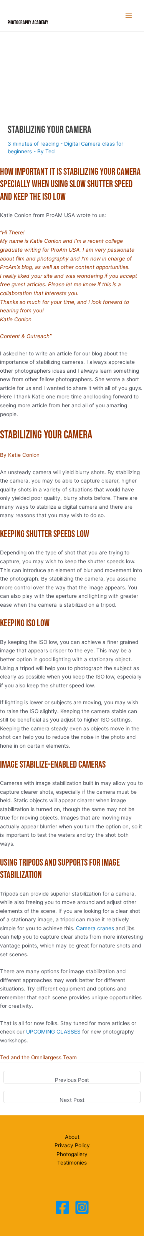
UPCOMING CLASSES (53, 1032)
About (72, 1137)
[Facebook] (62, 1207)
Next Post (72, 1100)
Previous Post (72, 1080)
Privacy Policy (72, 1145)
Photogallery (72, 1154)
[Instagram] (81, 1207)
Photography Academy (28, 23)
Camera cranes (95, 928)
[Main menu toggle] (129, 16)
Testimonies (72, 1163)
